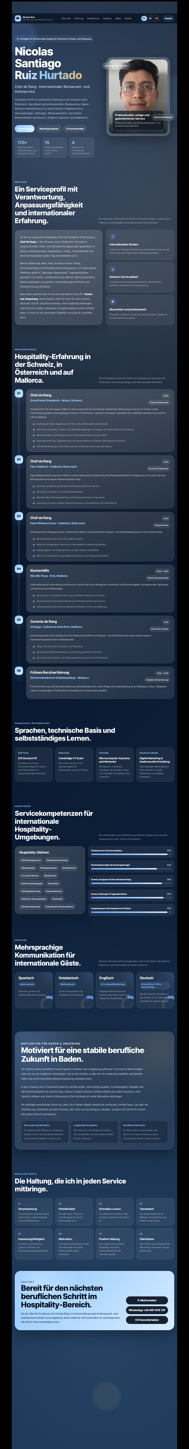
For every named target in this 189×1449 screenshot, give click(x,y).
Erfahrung (78, 18)
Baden (118, 18)
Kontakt (128, 18)
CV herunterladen (75, 128)
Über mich (66, 18)
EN (150, 18)
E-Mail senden (25, 128)
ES (157, 18)
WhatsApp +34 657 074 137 (147, 1310)
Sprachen (107, 18)
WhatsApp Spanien (49, 128)
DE (144, 18)
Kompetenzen (93, 18)
